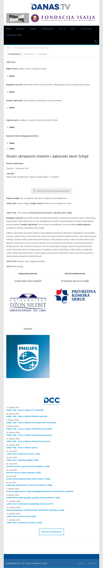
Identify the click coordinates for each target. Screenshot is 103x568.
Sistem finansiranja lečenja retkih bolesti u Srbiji (28, 479)
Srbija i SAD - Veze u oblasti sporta (21, 447)
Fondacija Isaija (14, 35)
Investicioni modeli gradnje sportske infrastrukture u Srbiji (33, 497)
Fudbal (33, 29)
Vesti (72, 29)
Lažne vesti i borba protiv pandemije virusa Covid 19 (29, 504)
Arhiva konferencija (51, 532)
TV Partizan (86, 29)
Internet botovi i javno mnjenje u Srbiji (23, 472)
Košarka (20, 29)
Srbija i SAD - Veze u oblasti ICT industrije (24, 410)
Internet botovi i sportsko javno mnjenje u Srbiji (27, 466)
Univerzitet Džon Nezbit (27, 281)
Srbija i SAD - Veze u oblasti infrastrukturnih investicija (31, 422)
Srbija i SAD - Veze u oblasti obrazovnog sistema (28, 441)
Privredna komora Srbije (75, 281)
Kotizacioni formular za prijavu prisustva (53, 191)
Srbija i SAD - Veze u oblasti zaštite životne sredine (29, 429)
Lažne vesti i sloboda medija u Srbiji (22, 460)
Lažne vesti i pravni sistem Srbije (21, 516)
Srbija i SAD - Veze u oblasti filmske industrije (26, 416)
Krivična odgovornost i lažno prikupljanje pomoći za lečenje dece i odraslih (39, 491)
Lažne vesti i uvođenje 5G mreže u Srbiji (24, 522)
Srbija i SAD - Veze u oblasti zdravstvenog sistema (29, 435)
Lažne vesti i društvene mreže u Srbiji (23, 454)
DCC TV (62, 29)
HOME (81, 563)
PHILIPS (28, 328)
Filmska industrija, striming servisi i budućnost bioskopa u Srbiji (35, 510)
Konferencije (47, 29)
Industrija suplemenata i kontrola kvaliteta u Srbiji (29, 485)
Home (8, 29)
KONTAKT (93, 563)
